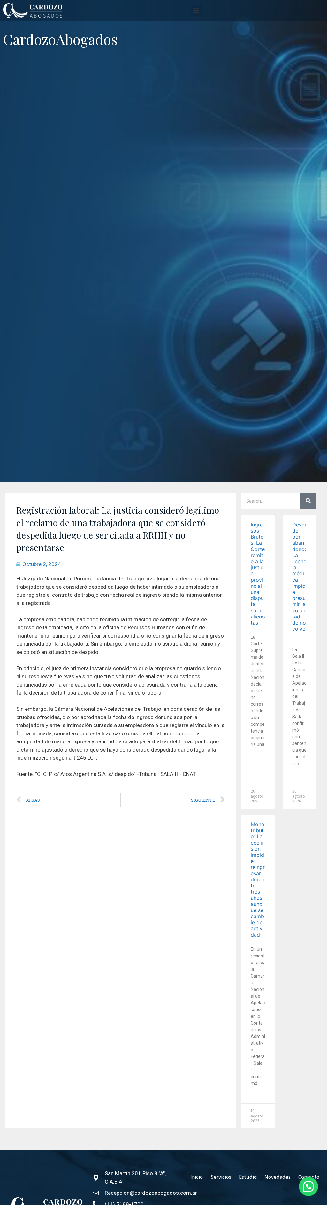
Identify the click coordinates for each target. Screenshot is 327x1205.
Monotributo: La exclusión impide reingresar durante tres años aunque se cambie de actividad (258, 879)
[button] (196, 10)
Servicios (220, 1176)
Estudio (248, 1176)
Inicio (196, 1176)
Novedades (277, 1176)
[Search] (308, 501)
